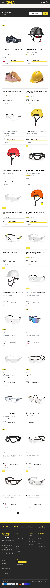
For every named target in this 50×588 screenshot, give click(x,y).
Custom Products (20, 536)
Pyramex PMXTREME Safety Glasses (34, 454)
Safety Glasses (19, 543)
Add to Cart (34, 261)
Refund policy (5, 571)
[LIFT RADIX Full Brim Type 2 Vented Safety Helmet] (36, 35)
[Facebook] (3, 553)
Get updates (22, 562)
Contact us (4, 563)
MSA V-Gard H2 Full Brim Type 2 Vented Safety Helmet (13, 293)
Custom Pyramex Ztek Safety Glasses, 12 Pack (13, 334)
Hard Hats (18, 541)
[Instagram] (6, 553)
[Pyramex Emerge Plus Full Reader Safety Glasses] (13, 399)
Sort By (3, 20)
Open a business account (30, 537)
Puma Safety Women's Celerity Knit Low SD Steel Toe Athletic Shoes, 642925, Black (12, 50)
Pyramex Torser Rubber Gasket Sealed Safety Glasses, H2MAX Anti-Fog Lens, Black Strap (13, 454)
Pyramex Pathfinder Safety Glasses (33, 413)
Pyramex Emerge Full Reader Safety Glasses (35, 495)
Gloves (17, 546)
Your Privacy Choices (6, 576)
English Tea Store (41, 536)
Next (32, 513)
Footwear (18, 551)
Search (45, 13)
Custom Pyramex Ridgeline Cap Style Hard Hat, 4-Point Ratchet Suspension (36, 92)
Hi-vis (17, 548)
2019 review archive (6, 568)
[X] (9, 553)
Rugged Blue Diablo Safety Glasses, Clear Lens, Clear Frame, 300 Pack (36, 253)
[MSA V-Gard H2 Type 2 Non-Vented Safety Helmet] (13, 156)
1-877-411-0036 (6, 537)
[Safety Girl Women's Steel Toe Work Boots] (13, 77)
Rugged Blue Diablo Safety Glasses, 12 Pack (12, 374)
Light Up (39, 538)
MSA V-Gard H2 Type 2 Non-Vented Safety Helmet (12, 171)
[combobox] (35, 13)
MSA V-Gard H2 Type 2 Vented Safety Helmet (36, 131)
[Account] (44, 2)
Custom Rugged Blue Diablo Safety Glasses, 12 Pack (13, 213)
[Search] (41, 2)
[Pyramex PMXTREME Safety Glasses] (36, 439)
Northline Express (41, 541)
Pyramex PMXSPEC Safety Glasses (33, 334)
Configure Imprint (35, 100)
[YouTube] (12, 553)
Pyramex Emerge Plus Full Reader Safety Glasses (11, 414)
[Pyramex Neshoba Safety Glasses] (13, 117)
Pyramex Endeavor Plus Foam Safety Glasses (12, 495)
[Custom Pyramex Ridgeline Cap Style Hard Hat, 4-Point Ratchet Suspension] (36, 77)
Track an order (5, 565)
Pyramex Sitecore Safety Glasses (10, 252)
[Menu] (3, 2)
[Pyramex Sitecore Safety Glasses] (13, 238)
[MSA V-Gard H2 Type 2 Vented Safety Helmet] (36, 117)
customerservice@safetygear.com (8, 541)
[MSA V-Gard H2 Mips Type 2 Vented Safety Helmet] (36, 197)
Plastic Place (40, 543)
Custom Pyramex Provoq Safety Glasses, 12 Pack (35, 293)
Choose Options (35, 60)
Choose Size (13, 60)
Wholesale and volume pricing (32, 540)
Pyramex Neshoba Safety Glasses (10, 131)
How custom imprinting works (31, 544)
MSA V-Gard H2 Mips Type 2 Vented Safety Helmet (35, 213)
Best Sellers (18, 554)
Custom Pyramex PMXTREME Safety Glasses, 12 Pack (36, 374)
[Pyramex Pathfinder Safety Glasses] (36, 399)
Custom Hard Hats (20, 538)
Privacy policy (5, 573)
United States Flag (41, 546)
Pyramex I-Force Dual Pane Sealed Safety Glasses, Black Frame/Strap (35, 171)
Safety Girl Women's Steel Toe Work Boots (12, 91)
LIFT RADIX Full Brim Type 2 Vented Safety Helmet (35, 50)
